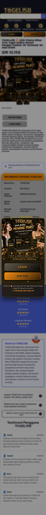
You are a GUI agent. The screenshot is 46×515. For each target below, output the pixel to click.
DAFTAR (22, 276)
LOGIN (22, 267)
